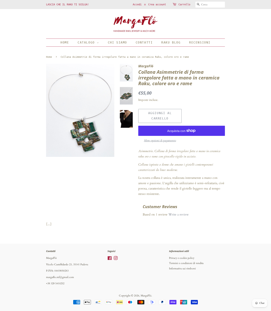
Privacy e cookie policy (181, 258)
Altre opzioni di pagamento (160, 140)
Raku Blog (170, 42)
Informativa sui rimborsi (182, 268)
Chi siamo (117, 42)
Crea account (157, 4)
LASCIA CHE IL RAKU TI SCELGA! (67, 4)
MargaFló (146, 295)
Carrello (184, 4)
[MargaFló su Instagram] (116, 259)
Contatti (144, 42)
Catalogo (87, 42)
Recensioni (200, 42)
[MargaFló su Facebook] (109, 259)
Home (64, 42)
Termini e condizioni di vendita (186, 263)
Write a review (178, 214)
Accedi (137, 4)
